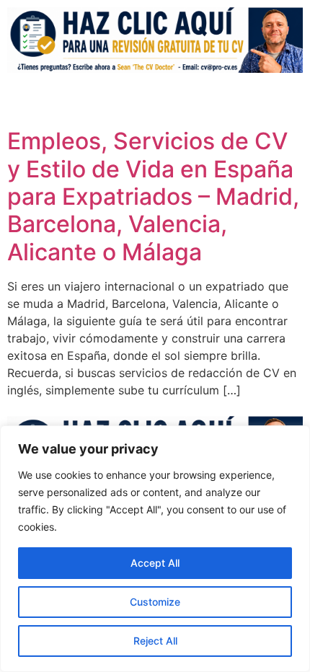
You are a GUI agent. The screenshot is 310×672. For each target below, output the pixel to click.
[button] (202, 101)
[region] (155, 548)
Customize (155, 602)
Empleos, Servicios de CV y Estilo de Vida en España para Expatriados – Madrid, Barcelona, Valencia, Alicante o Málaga (153, 196)
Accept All (155, 563)
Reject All (155, 641)
